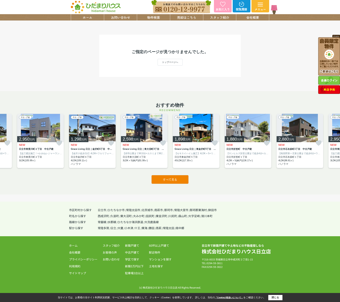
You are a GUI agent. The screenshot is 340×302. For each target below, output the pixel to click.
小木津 (129, 228)
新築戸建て (132, 245)
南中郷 (180, 228)
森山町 (182, 216)
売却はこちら (186, 17)
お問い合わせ (120, 17)
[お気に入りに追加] (7, 143)
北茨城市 (147, 210)
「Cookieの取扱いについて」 (229, 297)
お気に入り (223, 9)
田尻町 (150, 216)
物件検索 (153, 17)
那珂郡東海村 (198, 210)
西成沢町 (103, 216)
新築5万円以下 (134, 266)
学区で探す (132, 259)
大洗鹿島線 (151, 222)
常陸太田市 (133, 210)
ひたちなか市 (116, 210)
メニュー (260, 9)
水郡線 (112, 222)
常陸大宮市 (181, 210)
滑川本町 (206, 216)
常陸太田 (168, 228)
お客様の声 (110, 252)
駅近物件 (154, 252)
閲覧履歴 (241, 9)
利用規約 (74, 266)
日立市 (102, 210)
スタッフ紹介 (219, 17)
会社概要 (252, 17)
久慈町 (114, 216)
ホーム (87, 17)
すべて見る (170, 179)
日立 (113, 228)
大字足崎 (194, 216)
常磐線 (102, 222)
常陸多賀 (103, 228)
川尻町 (173, 216)
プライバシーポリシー (83, 259)
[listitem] (92, 141)
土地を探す (156, 266)
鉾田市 (212, 210)
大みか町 (138, 216)
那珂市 (168, 210)
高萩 (159, 228)
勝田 (151, 228)
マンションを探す (160, 259)
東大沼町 (126, 216)
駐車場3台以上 (134, 273)
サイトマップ (77, 273)
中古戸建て (132, 252)
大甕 (120, 228)
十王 (137, 228)
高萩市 (158, 210)
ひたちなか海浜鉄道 (130, 222)
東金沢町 (161, 216)
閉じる (275, 297)
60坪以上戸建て (159, 245)
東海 (144, 228)
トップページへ (170, 62)
